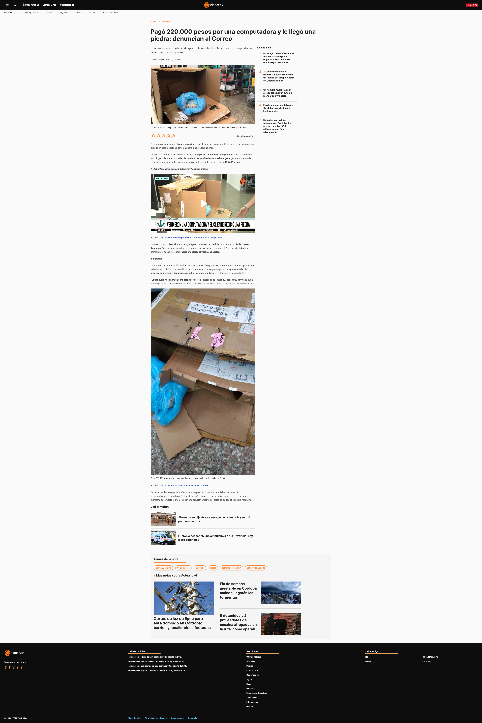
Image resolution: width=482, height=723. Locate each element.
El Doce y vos (49, 5)
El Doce (154, 22)
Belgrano (63, 13)
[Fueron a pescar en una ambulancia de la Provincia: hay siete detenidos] (163, 538)
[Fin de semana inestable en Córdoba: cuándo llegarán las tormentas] (281, 593)
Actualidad (166, 22)
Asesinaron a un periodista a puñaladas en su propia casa (193, 237)
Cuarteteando (67, 5)
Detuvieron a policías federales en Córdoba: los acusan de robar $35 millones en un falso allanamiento (277, 126)
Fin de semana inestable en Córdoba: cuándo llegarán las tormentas (278, 108)
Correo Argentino (163, 568)
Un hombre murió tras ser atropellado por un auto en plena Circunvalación (277, 93)
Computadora (183, 568)
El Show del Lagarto (256, 568)
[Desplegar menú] (5, 5)
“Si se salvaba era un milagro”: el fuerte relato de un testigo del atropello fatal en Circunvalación (278, 76)
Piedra (213, 568)
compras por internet (231, 568)
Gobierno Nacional (110, 13)
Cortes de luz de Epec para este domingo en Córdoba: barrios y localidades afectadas (182, 623)
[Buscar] (14, 5)
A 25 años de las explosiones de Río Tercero (186, 485)
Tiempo (49, 13)
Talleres (78, 13)
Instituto (92, 13)
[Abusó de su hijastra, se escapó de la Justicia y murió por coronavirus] (163, 519)
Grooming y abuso (30, 13)
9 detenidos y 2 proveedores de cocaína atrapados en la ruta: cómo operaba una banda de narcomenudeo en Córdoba (239, 629)
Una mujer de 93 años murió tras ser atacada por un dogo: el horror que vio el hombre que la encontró (278, 58)
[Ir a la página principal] (213, 5)
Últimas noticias (30, 5)
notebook (200, 568)
